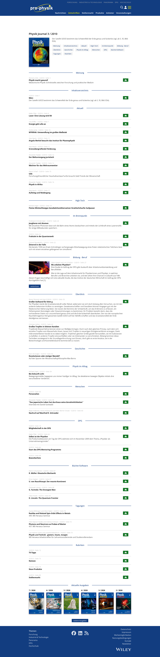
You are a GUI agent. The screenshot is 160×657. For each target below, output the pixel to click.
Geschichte (68, 50)
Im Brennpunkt (107, 46)
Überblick (56, 50)
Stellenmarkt (87, 13)
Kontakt (128, 641)
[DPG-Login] (125, 7)
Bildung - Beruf (122, 46)
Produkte (100, 13)
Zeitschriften (74, 13)
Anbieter (110, 13)
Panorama (108, 2)
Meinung (56, 46)
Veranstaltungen (123, 13)
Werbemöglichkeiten (122, 635)
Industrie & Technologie (90, 2)
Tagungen (57, 54)
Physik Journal (38, 34)
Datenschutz (126, 629)
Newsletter (126, 644)
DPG (116, 2)
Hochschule (125, 2)
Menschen (96, 50)
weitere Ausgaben (80, 620)
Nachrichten (60, 13)
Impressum (126, 632)
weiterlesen (34, 286)
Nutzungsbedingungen (121, 638)
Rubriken (68, 54)
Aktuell (83, 46)
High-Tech (94, 46)
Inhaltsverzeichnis (70, 46)
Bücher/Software (117, 50)
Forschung (72, 2)
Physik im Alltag (82, 50)
